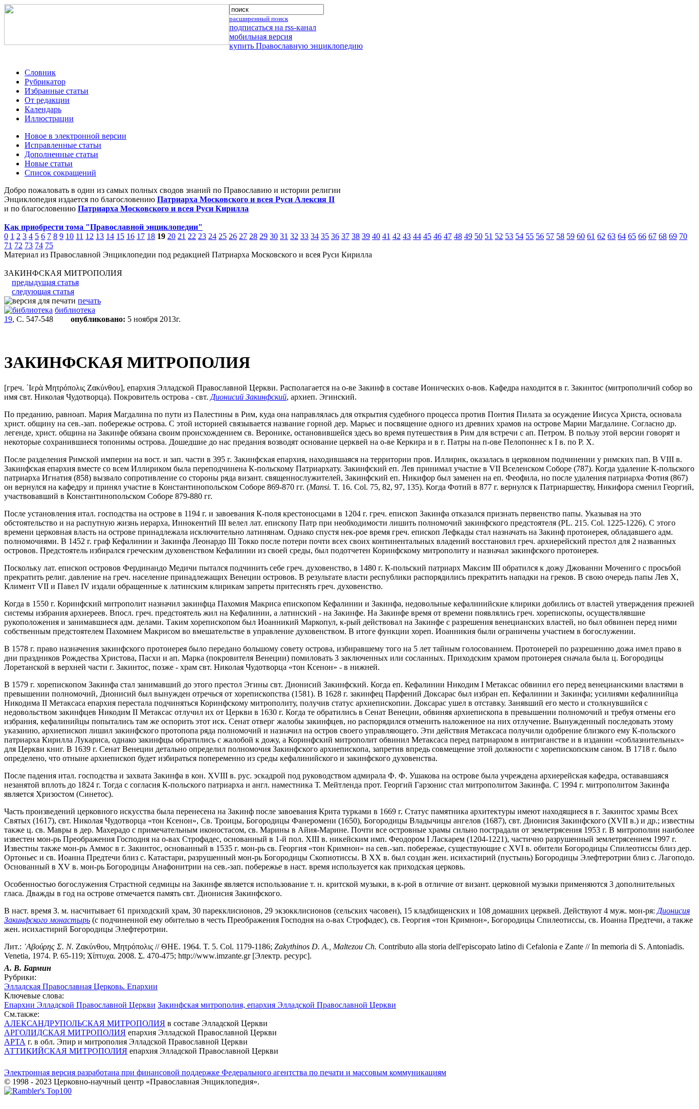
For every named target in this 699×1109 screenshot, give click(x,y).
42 (396, 236)
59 (570, 236)
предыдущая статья (45, 282)
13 (100, 236)
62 (601, 236)
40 (376, 236)
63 (611, 236)
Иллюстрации (49, 118)
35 (325, 236)
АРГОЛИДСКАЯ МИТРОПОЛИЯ (65, 1032)
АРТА (15, 1041)
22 (192, 236)
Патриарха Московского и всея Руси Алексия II (246, 199)
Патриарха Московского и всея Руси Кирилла (163, 208)
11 (79, 236)
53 (509, 236)
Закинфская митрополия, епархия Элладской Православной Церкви (277, 1005)
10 (69, 236)
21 (182, 236)
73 (29, 245)
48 (458, 236)
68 (663, 236)
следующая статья (43, 291)
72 (18, 245)
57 (550, 236)
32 (294, 236)
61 (591, 236)
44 (417, 236)
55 (530, 236)
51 (489, 236)
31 (284, 236)
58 (560, 236)
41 (386, 236)
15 (120, 236)
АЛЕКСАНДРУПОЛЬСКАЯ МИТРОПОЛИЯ (84, 1023)
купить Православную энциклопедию (296, 45)
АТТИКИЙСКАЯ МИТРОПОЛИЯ (65, 1051)
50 (478, 236)
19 (8, 319)
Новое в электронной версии (75, 136)
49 (468, 236)
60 (581, 236)
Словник (40, 72)
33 (304, 236)
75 (49, 245)
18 (151, 236)
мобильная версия (260, 36)
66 (642, 236)
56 (540, 236)
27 (243, 236)
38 (356, 236)
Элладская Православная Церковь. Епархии (81, 986)
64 (622, 236)
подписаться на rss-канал (272, 27)
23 (202, 236)
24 (212, 236)
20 (171, 236)
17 (141, 236)
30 (274, 236)
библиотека (75, 310)
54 (519, 236)
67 (652, 236)
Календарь (43, 109)
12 (89, 236)
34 (315, 236)
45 (427, 236)
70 (683, 236)
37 (345, 236)
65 (632, 236)
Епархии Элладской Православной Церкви (80, 1005)
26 (233, 236)
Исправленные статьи (63, 145)
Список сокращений (60, 172)
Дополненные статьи (61, 154)
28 (253, 236)
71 (8, 245)
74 (39, 245)
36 (335, 236)
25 (223, 236)
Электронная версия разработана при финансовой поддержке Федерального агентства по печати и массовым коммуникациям (225, 1072)
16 (130, 236)
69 (673, 236)
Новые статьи (49, 163)
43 (407, 236)
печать (89, 300)
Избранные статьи (57, 90)
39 (366, 236)
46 (437, 236)
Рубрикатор (45, 81)
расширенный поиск (258, 19)
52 (499, 236)
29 (263, 236)
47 (448, 236)
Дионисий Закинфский (248, 397)
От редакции (47, 100)
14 (110, 236)
